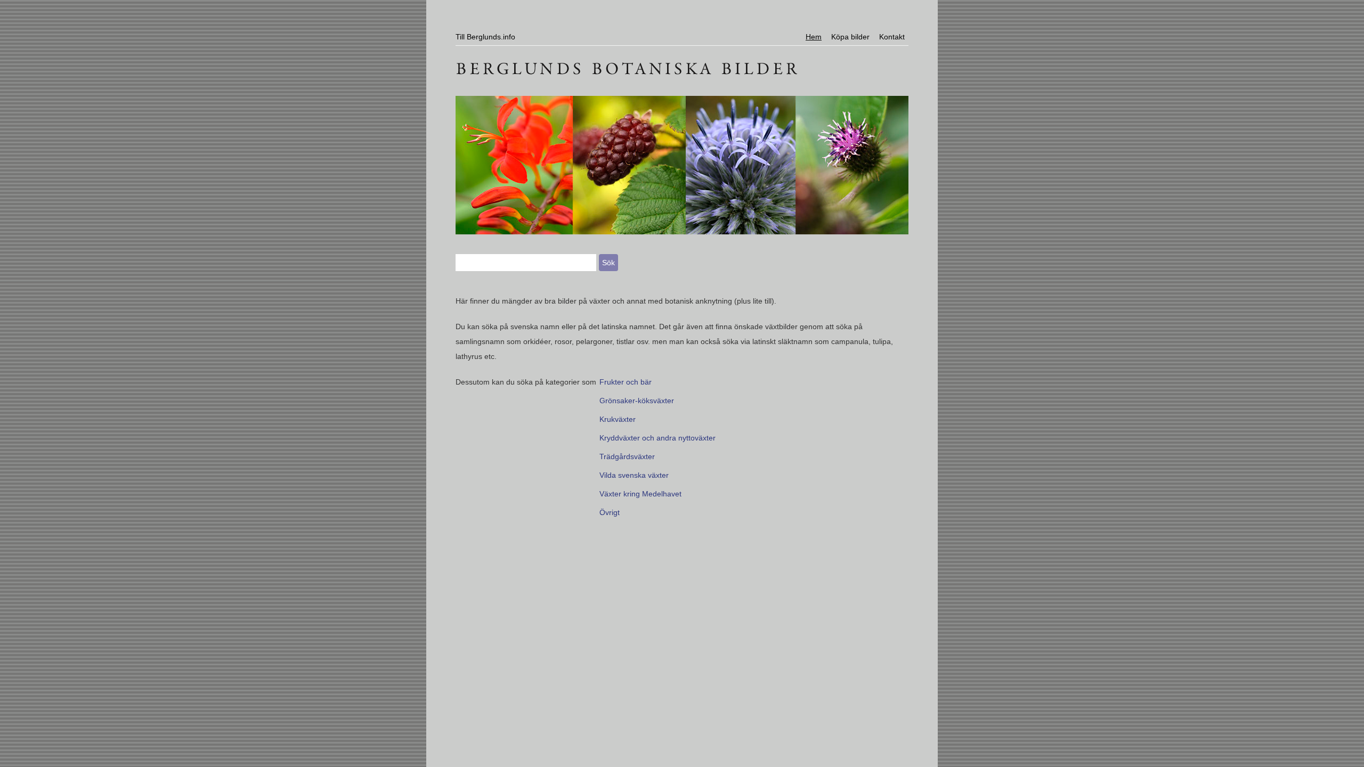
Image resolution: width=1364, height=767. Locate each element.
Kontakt (892, 36)
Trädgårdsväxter (627, 456)
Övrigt (609, 512)
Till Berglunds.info (485, 36)
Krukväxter (617, 419)
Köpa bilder (850, 36)
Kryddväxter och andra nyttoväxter (657, 438)
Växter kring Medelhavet (640, 493)
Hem (814, 36)
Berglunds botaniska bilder (682, 66)
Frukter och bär (625, 382)
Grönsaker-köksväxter (636, 400)
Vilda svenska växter (634, 475)
